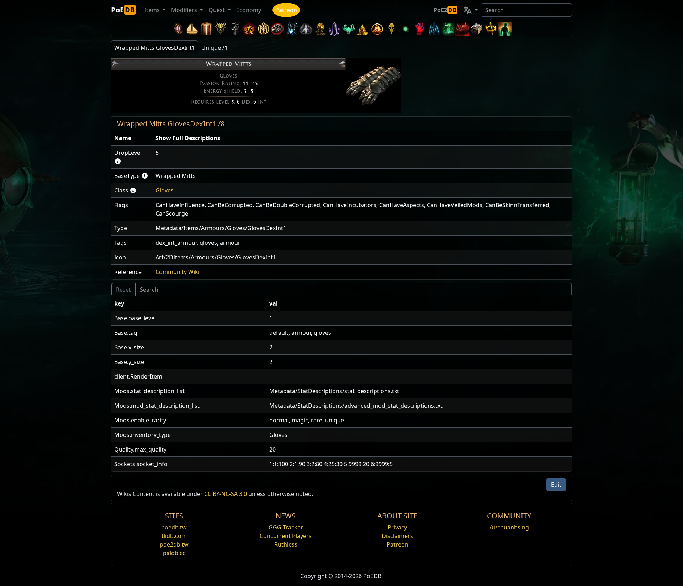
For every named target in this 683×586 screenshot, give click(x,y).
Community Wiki (177, 272)
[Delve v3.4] (363, 29)
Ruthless (285, 544)
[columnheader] (132, 138)
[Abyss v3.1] (405, 29)
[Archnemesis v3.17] (220, 29)
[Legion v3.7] (334, 29)
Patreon (286, 10)
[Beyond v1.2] (462, 29)
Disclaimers (397, 536)
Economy (248, 10)
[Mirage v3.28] (178, 29)
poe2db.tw (174, 544)
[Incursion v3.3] (377, 29)
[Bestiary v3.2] (391, 29)
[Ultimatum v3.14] (249, 29)
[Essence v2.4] (434, 29)
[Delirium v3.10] (306, 29)
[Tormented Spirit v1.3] (448, 29)
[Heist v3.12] (277, 29)
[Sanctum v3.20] (206, 29)
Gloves (164, 190)
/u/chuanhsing (509, 527)
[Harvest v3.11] (292, 29)
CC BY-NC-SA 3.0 (225, 494)
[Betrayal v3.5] (349, 29)
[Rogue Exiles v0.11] (505, 29)
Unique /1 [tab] (214, 48)
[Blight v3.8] (320, 29)
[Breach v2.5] (420, 29)
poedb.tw (174, 527)
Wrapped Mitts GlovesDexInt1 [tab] (154, 48)
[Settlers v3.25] (192, 29)
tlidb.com (174, 536)
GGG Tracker (286, 527)
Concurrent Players (286, 536)
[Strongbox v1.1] (477, 29)
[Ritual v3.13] (263, 29)
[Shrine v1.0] (491, 29)
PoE (123, 10)
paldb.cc (174, 553)
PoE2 (445, 10)
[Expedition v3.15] (235, 29)
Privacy (397, 527)
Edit (556, 485)
